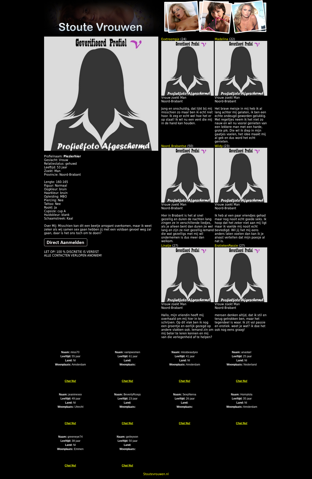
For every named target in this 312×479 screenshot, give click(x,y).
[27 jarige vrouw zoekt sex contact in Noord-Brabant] (187, 301)
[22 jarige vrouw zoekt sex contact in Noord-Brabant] (241, 94)
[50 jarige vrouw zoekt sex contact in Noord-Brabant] (187, 201)
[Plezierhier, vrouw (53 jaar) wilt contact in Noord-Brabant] (101, 149)
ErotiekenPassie (226, 245)
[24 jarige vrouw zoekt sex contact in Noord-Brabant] (187, 94)
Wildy (219, 146)
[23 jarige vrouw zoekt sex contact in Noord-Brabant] (241, 201)
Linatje (166, 245)
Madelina (221, 39)
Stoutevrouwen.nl (156, 474)
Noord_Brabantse (173, 146)
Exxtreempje (170, 39)
